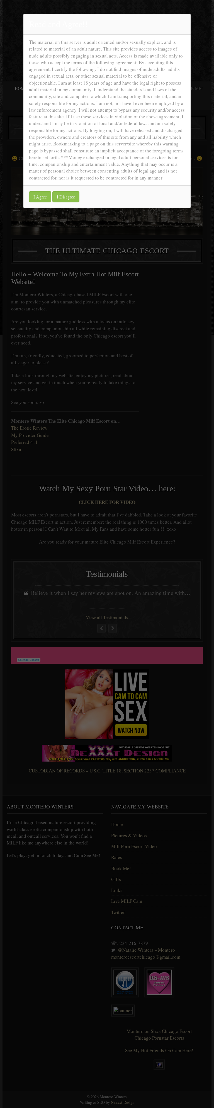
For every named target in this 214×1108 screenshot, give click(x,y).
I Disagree (66, 197)
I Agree (40, 197)
